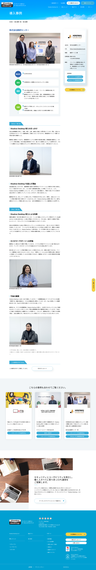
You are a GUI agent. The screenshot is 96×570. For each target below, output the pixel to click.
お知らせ (50, 547)
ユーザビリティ (13, 547)
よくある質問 (51, 541)
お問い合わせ (93, 285)
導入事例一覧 (17, 22)
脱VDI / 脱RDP (48, 433)
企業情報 (30, 567)
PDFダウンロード (42, 368)
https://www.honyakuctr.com (77, 49)
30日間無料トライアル (75, 90)
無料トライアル (87, 3)
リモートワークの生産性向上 (75, 77)
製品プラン (74, 7)
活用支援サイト (55, 3)
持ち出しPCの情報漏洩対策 (75, 80)
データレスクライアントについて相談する (50, 501)
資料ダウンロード (76, 540)
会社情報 (63, 3)
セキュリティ (13, 544)
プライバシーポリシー (39, 567)
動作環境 (50, 539)
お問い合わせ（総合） (52, 544)
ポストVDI (12, 549)
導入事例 (82, 7)
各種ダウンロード (52, 549)
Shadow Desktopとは (53, 7)
